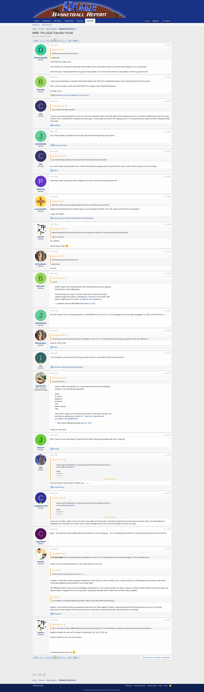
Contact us (129, 686)
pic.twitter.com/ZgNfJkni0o (91, 299)
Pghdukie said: (57, 201)
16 (58, 40)
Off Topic (57, 21)
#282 (168, 77)
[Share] (164, 45)
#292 (168, 331)
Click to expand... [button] (110, 479)
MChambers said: (58, 278)
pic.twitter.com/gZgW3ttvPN (66, 418)
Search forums (47, 25)
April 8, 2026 (90, 303)
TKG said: (55, 570)
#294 (168, 373)
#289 (168, 251)
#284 (168, 131)
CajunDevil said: (57, 624)
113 (69, 40)
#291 (168, 311)
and (61, 145)
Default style (38, 686)
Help (160, 686)
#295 (168, 435)
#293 (168, 353)
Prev (36, 40)
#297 (168, 493)
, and (73, 218)
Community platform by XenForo (102, 690)
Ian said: (54, 597)
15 (55, 40)
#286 (168, 177)
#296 (168, 455)
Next (75, 40)
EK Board (46, 21)
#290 (168, 273)
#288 (168, 224)
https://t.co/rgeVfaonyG (94, 416)
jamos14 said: (56, 50)
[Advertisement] (75, 666)
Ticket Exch (68, 21)
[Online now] (41, 55)
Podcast (80, 21)
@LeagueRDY (78, 389)
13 (47, 40)
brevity (36, 36)
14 (51, 40)
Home (36, 21)
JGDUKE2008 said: (58, 156)
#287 (168, 197)
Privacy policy (152, 686)
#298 (168, 529)
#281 (168, 45)
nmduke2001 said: (58, 106)
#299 (168, 549)
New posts (36, 25)
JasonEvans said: (57, 460)
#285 (168, 151)
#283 (168, 101)
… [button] (44, 40)
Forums (90, 21)
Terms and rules (139, 686)
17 (62, 40)
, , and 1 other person (72, 95)
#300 (168, 620)
